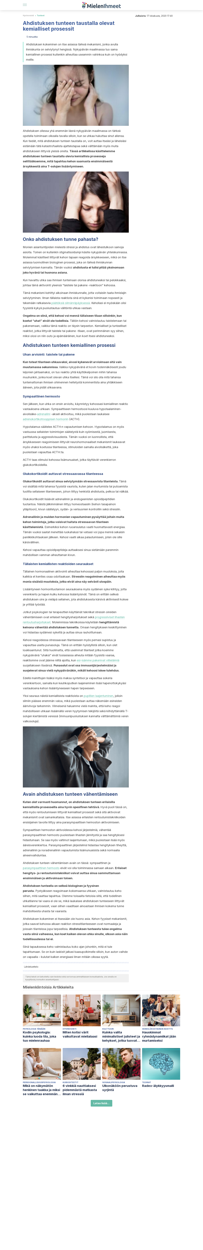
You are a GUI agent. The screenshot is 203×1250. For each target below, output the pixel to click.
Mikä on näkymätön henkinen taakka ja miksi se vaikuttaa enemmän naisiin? (41, 1090)
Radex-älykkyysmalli (158, 1086)
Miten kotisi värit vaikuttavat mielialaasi (80, 1034)
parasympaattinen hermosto (41, 868)
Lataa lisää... (101, 1103)
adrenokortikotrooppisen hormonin (45, 419)
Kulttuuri (108, 1029)
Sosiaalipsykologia (113, 1082)
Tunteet (40, 15)
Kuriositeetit (70, 1082)
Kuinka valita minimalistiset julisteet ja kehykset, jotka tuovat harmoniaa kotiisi (121, 1036)
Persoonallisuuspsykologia (39, 1082)
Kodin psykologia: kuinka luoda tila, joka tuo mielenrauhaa (39, 1036)
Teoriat (146, 1082)
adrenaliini (43, 414)
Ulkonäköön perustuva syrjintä (119, 1088)
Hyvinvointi (28, 15)
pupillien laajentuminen (98, 696)
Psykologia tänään (34, 1029)
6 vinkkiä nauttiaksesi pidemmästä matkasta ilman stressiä (80, 1090)
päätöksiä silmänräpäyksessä (70, 303)
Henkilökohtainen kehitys (157, 1029)
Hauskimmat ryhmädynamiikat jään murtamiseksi (159, 1036)
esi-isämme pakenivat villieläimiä (98, 660)
